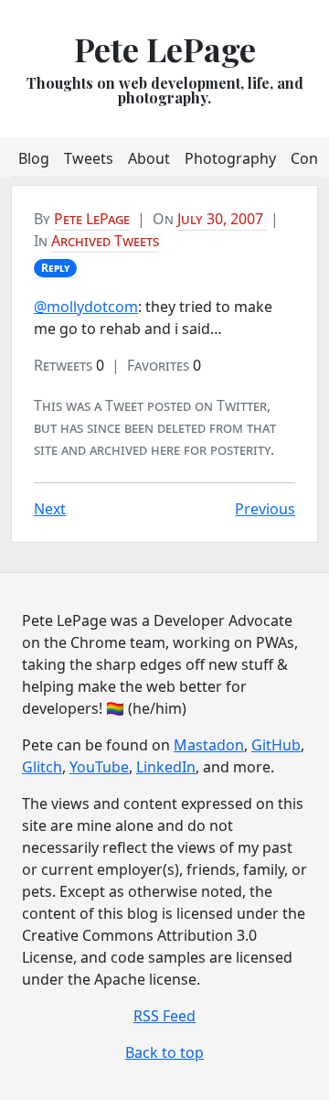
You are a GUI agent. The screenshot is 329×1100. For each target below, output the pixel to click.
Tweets (88, 158)
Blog (33, 158)
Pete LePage (165, 48)
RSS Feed (164, 1016)
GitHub (276, 745)
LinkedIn (166, 767)
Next (50, 509)
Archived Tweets (105, 241)
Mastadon (209, 745)
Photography (230, 158)
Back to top (164, 1052)
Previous (265, 509)
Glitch (42, 767)
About (149, 158)
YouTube (99, 767)
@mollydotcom (86, 307)
